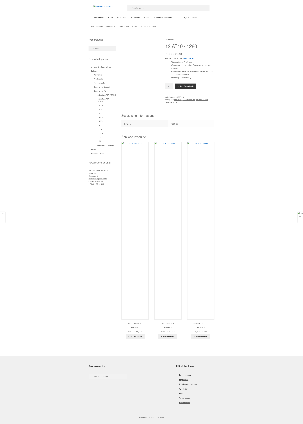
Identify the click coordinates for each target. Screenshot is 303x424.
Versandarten (184, 398)
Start (92, 26)
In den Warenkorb (186, 86)
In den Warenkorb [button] (135, 336)
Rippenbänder (99, 83)
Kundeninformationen (163, 17)
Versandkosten (188, 58)
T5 (100, 137)
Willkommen (99, 17)
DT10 (101, 117)
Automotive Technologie (101, 67)
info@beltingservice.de (98, 178)
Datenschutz (184, 402)
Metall (93, 149)
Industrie (99, 26)
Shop (110, 17)
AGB (181, 393)
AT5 (100, 113)
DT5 (100, 121)
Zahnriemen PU (110, 26)
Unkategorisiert (97, 153)
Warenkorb (135, 17)
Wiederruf (183, 388)
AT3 (100, 109)
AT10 (140, 26)
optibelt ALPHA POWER (106, 95)
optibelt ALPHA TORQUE (127, 26)
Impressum (183, 379)
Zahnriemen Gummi (102, 87)
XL (100, 141)
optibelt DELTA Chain (105, 145)
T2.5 (101, 133)
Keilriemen (98, 75)
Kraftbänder (98, 79)
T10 (100, 129)
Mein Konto (122, 17)
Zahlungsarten (185, 375)
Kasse (146, 17)
